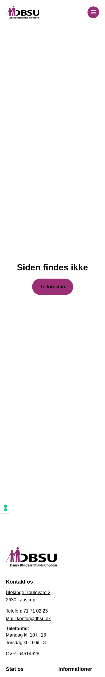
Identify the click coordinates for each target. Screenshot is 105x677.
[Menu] (93, 12)
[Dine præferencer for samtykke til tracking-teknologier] (5, 507)
